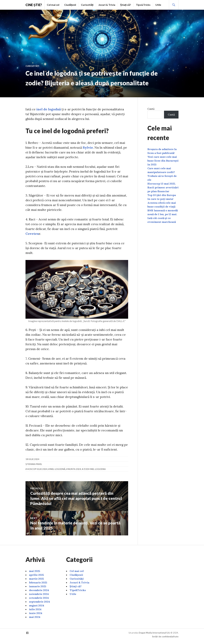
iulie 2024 (35, 609)
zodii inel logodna (95, 469)
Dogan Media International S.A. (154, 632)
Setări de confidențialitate (165, 636)
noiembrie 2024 (39, 594)
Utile (158, 4)
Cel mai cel (53, 4)
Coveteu (32, 234)
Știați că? (125, 4)
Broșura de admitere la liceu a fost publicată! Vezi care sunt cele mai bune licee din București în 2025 (162, 157)
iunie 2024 (35, 613)
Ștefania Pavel (34, 464)
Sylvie (88, 147)
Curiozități (87, 4)
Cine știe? (34, 5)
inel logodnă (57, 469)
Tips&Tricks (143, 4)
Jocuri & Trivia (106, 4)
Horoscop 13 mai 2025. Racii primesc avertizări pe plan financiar (162, 187)
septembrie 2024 (39, 601)
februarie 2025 (38, 582)
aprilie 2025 (36, 574)
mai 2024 (34, 617)
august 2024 (36, 605)
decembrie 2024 (39, 590)
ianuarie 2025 (37, 586)
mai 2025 (34, 571)
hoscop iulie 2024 (37, 469)
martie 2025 (36, 578)
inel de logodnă (48, 109)
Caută (150, 108)
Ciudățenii (70, 4)
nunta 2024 (74, 469)
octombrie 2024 (39, 597)
